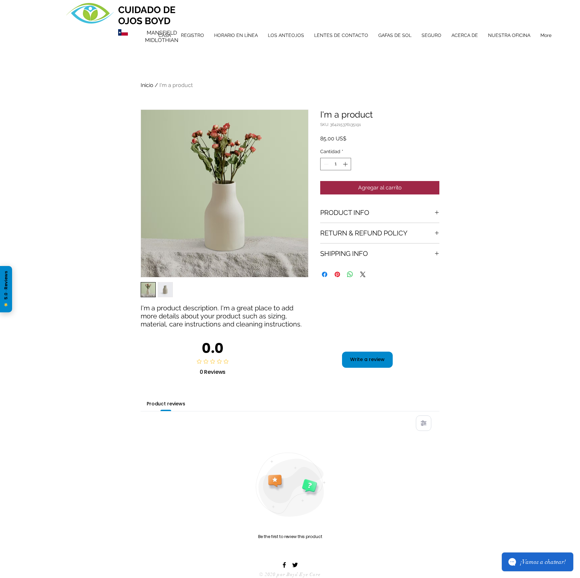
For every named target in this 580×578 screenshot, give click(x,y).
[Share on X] (363, 274)
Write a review (367, 359)
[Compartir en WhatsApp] (350, 274)
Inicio (147, 85)
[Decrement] (325, 164)
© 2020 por (272, 574)
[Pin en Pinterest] (337, 274)
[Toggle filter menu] (423, 423)
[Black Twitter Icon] (295, 565)
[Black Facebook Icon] (284, 565)
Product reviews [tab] (166, 403)
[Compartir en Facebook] (325, 274)
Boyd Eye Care (304, 574)
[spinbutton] (336, 164)
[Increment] (346, 164)
